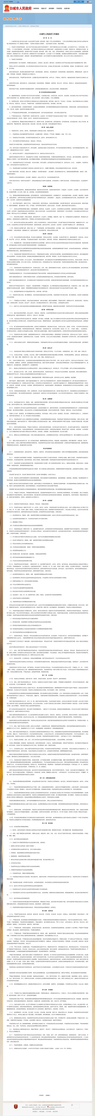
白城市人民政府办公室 (23, 26)
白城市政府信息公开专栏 (11, 26)
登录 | (77, 1)
